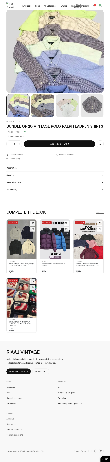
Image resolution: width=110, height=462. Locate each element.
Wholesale (27, 6)
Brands (64, 6)
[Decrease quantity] (9, 143)
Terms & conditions (14, 435)
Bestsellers (11, 403)
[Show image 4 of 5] (92, 105)
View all (100, 213)
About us (10, 419)
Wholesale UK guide (66, 393)
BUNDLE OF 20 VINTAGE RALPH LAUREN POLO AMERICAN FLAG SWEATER (20, 324)
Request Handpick (79, 6)
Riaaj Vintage (23, 352)
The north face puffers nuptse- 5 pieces (53, 264)
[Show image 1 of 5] (18, 105)
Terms (83, 451)
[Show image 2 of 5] (42, 105)
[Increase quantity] (19, 143)
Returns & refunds (14, 429)
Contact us (11, 424)
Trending (62, 398)
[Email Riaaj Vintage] (101, 451)
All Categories (50, 6)
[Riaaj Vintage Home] (10, 6)
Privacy (76, 451)
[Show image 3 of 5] (67, 105)
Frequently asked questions (70, 403)
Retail (37, 6)
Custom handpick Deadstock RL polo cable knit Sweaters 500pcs (87, 264)
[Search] (88, 6)
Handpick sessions (14, 398)
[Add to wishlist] (100, 144)
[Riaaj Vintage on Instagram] (93, 451)
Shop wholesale (17, 371)
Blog (60, 387)
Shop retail (41, 371)
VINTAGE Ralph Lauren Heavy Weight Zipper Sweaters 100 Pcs (21, 264)
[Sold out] (32, 229)
